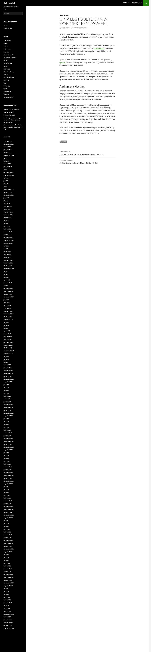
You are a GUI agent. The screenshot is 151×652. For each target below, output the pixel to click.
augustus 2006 (8, 382)
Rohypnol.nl (9, 3)
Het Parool (7, 69)
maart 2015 (7, 164)
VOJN (5, 89)
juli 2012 (6, 220)
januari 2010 (7, 285)
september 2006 (9, 379)
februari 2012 (8, 232)
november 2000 (8, 577)
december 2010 (8, 260)
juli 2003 (6, 487)
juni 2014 (6, 181)
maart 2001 (7, 566)
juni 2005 (6, 421)
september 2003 (9, 481)
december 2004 (8, 438)
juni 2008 (6, 325)
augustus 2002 (8, 518)
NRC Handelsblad (9, 77)
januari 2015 (7, 169)
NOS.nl (6, 75)
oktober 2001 (8, 546)
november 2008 (8, 314)
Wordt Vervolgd (8, 97)
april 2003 (7, 495)
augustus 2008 (8, 319)
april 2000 (7, 597)
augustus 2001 (8, 552)
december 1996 (8, 622)
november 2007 (8, 345)
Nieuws (64, 141)
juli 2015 (6, 158)
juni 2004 (6, 455)
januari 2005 (7, 436)
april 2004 (7, 461)
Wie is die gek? (136, 3)
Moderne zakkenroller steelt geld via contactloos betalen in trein (13, 127)
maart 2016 (7, 147)
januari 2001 (7, 571)
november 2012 (8, 215)
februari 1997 (8, 620)
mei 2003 (6, 492)
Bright (5, 46)
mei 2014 (6, 184)
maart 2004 (7, 464)
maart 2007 (7, 365)
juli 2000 (6, 588)
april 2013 (7, 203)
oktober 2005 (8, 410)
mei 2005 (6, 424)
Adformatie (7, 41)
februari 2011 (8, 254)
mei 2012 (6, 223)
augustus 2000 (8, 586)
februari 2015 (8, 167)
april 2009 (7, 302)
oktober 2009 (8, 294)
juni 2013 (6, 201)
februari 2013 (8, 206)
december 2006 (8, 370)
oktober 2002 (8, 512)
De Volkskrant (8, 63)
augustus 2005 (8, 416)
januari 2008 (7, 339)
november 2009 (8, 291)
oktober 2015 (8, 152)
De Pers (6, 60)
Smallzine (6, 80)
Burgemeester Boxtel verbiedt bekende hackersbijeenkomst (81, 153)
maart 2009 (7, 305)
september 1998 (9, 614)
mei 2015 (6, 161)
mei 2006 (6, 390)
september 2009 (9, 297)
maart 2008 (7, 334)
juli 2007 (6, 356)
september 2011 (9, 240)
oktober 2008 (8, 317)
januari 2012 (7, 235)
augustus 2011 (8, 243)
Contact (126, 3)
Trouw (6, 83)
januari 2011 (7, 257)
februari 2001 (8, 569)
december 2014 (8, 172)
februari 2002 (8, 535)
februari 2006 (8, 399)
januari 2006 (7, 402)
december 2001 (8, 540)
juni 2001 (6, 557)
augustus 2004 (8, 450)
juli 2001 (6, 554)
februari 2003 (8, 501)
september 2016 (9, 144)
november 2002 (8, 509)
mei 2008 (6, 328)
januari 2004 (7, 470)
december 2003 (8, 472)
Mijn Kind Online (9, 72)
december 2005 (8, 404)
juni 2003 (6, 489)
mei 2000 (6, 594)
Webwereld (64, 15)
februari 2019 (8, 141)
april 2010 (7, 280)
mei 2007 (6, 362)
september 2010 (9, 268)
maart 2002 (7, 532)
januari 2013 (7, 209)
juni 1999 (6, 605)
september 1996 (9, 628)
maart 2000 (7, 600)
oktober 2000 (8, 580)
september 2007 (9, 351)
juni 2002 (6, 523)
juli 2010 (6, 271)
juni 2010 (6, 274)
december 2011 (8, 237)
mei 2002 (6, 526)
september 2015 (9, 155)
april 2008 (7, 331)
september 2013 (9, 195)
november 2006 (8, 373)
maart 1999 (7, 611)
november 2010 (8, 263)
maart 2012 (7, 229)
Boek (5, 43)
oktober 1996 (8, 625)
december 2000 (8, 574)
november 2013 (8, 189)
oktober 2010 (8, 266)
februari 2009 (8, 308)
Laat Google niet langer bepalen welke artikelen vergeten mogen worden (12, 120)
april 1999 (7, 608)
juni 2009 (6, 300)
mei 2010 (6, 277)
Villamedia (7, 86)
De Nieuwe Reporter (10, 58)
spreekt (62, 62)
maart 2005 (7, 430)
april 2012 (7, 226)
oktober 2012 (8, 218)
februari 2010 (8, 283)
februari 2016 (8, 150)
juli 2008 (6, 322)
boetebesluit (99, 48)
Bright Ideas (7, 49)
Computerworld (9, 55)
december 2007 (8, 342)
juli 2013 (6, 198)
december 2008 (8, 311)
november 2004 (8, 441)
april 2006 (7, 393)
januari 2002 (7, 537)
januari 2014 (7, 186)
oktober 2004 (8, 444)
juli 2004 (6, 453)
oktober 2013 (8, 192)
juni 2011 (6, 246)
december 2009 (8, 288)
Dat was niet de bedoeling (11, 109)
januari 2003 (7, 504)
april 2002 (7, 529)
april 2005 (7, 427)
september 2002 (9, 515)
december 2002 (8, 506)
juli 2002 (6, 521)
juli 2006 (6, 385)
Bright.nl (6, 52)
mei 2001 (6, 560)
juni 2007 (6, 359)
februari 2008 (8, 336)
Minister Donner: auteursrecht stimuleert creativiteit (78, 161)
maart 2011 (7, 251)
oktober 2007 (8, 348)
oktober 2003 (8, 478)
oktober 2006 (8, 376)
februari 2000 (8, 603)
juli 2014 (6, 178)
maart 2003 (7, 498)
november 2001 (8, 543)
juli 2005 (6, 419)
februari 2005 (8, 433)
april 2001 (7, 563)
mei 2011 (6, 249)
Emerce (6, 66)
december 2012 (8, 212)
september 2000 (9, 583)
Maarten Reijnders (80, 28)
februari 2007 (8, 368)
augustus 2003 (8, 484)
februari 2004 (8, 467)
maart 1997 (7, 617)
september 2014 (9, 175)
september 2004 (9, 447)
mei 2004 (6, 458)
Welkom (6, 94)
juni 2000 (6, 591)
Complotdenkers (9, 112)
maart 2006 (7, 396)
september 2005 (9, 413)
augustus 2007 (8, 353)
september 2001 (9, 549)
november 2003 (8, 475)
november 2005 (8, 407)
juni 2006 (6, 387)
